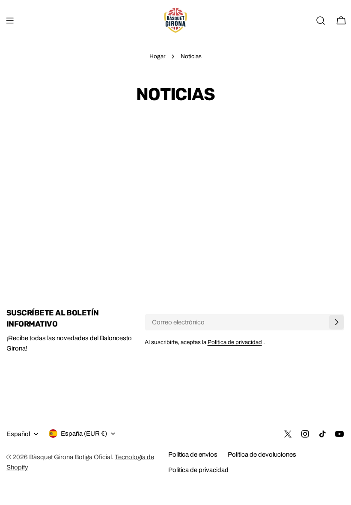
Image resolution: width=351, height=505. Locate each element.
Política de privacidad (235, 342)
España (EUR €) (84, 433)
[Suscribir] (336, 322)
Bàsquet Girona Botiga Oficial (70, 457)
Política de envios (192, 454)
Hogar (157, 56)
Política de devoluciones (262, 454)
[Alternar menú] (9, 20)
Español (18, 434)
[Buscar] (320, 20)
